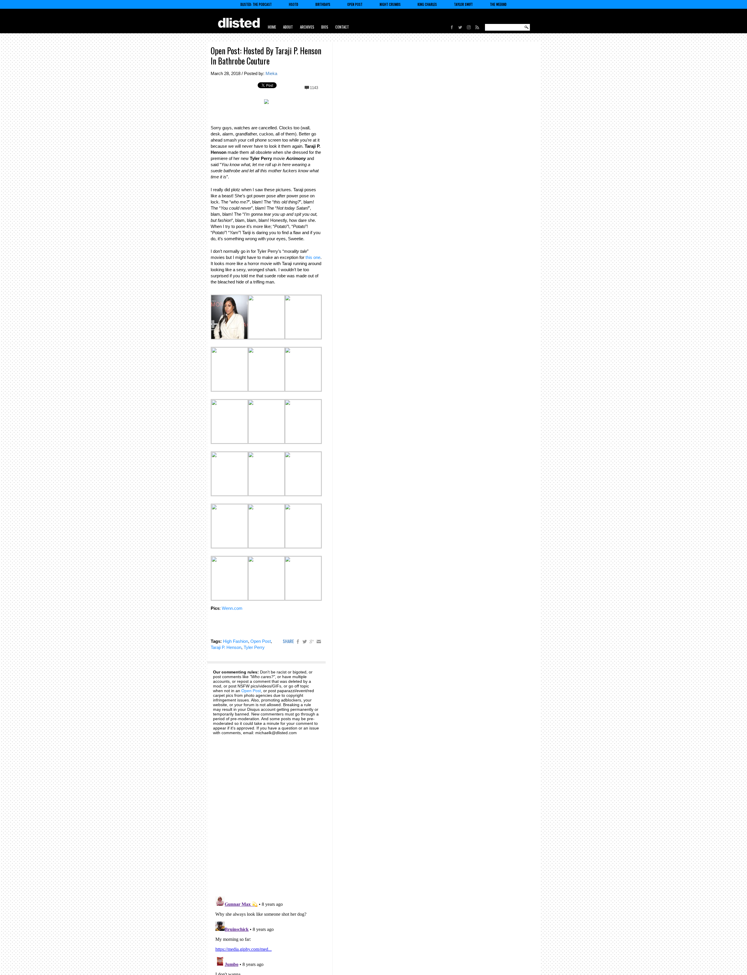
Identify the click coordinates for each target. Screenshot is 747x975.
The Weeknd (498, 4)
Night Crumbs (390, 4)
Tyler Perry (254, 647)
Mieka (271, 73)
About (288, 27)
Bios (324, 27)
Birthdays (322, 4)
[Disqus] (266, 812)
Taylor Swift (463, 4)
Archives (307, 27)
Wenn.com (232, 608)
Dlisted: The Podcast (256, 4)
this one (313, 257)
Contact (342, 27)
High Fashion (235, 641)
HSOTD (293, 4)
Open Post (354, 4)
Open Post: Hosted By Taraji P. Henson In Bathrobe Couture (266, 56)
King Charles (427, 4)
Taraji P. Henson (226, 647)
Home (272, 27)
